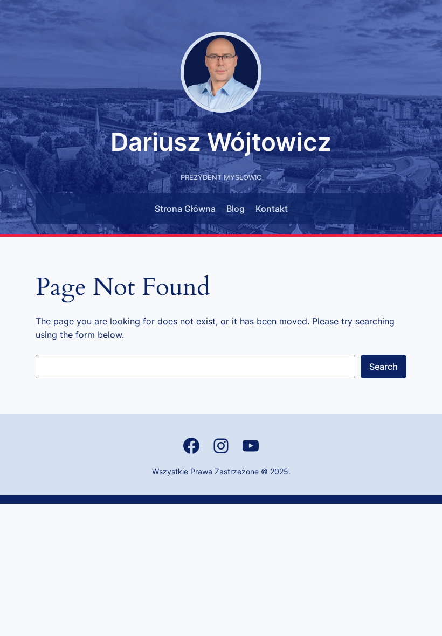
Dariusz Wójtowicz (221, 142)
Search (383, 366)
